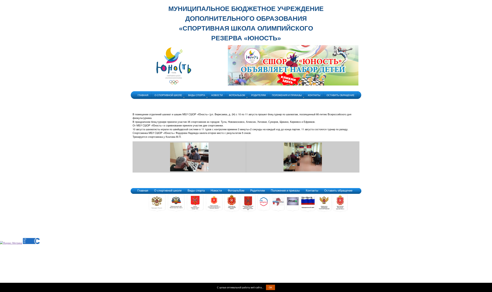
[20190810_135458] (303, 170)
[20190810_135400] (189, 170)
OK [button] (270, 287)
